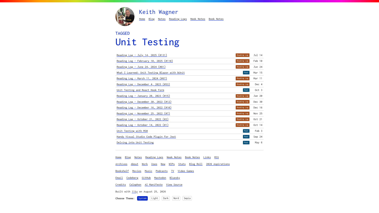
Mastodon (160, 177)
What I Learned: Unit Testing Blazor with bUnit (151, 72)
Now (163, 164)
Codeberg (132, 177)
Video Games (186, 170)
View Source (174, 184)
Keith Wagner (158, 11)
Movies (136, 170)
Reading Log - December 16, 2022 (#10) (144, 107)
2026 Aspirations (218, 164)
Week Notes (197, 18)
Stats (182, 164)
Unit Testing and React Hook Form (140, 90)
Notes (162, 18)
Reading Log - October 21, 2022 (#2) (142, 119)
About (134, 164)
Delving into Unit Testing (135, 142)
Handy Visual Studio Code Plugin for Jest (146, 136)
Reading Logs (178, 18)
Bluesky (175, 177)
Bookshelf (122, 170)
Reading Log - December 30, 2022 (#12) (144, 101)
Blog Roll (196, 164)
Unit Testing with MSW (132, 130)
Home (142, 18)
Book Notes (216, 18)
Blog (152, 18)
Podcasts (162, 170)
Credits (120, 184)
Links (207, 157)
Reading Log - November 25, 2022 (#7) (143, 113)
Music (148, 170)
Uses (154, 164)
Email (119, 177)
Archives (121, 164)
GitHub (146, 177)
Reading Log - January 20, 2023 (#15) (143, 95)
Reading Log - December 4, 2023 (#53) (143, 84)
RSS (216, 157)
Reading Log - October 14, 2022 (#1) (142, 124)
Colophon (135, 184)
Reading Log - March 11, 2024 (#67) (142, 78)
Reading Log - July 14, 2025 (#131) (142, 55)
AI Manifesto (154, 184)
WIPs (172, 164)
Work (145, 164)
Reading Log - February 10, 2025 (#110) (145, 60)
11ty (135, 191)
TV (172, 170)
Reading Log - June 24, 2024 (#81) (141, 66)
